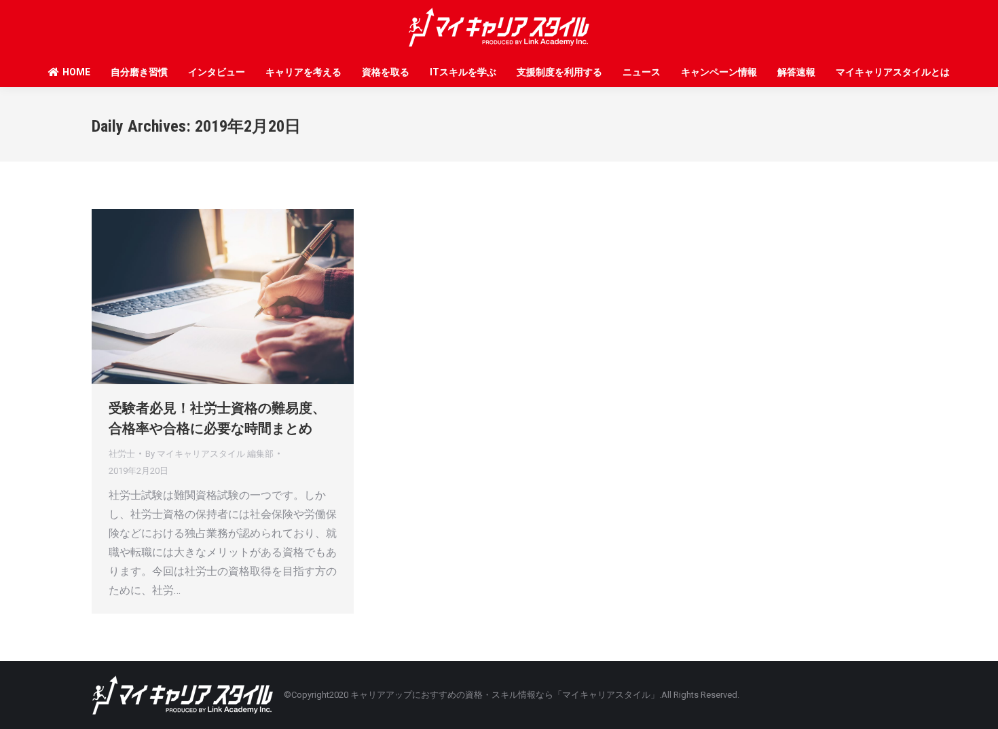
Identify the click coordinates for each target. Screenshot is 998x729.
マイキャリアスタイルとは (893, 72)
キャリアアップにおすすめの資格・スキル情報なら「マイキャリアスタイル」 (504, 695)
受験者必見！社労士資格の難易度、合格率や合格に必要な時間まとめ (217, 418)
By (209, 454)
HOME (76, 72)
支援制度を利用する (559, 72)
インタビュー (216, 72)
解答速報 (796, 72)
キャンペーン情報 (719, 72)
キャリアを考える (303, 72)
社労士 (122, 454)
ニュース (642, 72)
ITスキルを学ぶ (463, 72)
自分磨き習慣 (139, 72)
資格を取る (385, 72)
